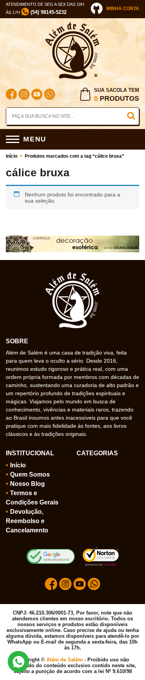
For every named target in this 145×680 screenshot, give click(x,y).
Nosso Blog (27, 483)
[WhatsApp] (49, 95)
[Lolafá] (72, 239)
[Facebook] (11, 95)
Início (11, 156)
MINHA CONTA (122, 8)
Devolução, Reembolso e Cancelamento (27, 521)
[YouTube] (36, 95)
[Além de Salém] (73, 25)
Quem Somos (30, 474)
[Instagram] (24, 95)
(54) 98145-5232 (48, 12)
